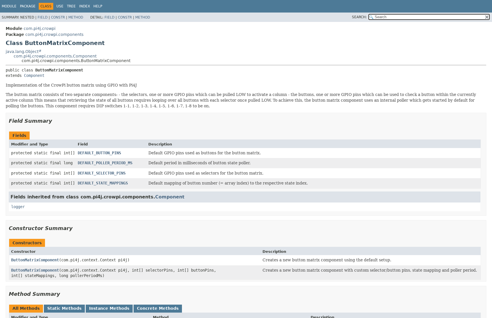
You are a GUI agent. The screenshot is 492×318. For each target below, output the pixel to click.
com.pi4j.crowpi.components (54, 34)
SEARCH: (359, 17)
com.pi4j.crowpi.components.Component (55, 56)
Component (34, 75)
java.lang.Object (22, 51)
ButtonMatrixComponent (35, 260)
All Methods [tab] (26, 308)
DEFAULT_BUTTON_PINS (99, 153)
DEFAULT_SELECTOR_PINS (102, 173)
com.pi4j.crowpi (40, 28)
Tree (71, 6)
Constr (58, 17)
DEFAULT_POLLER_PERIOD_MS (105, 163)
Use (59, 6)
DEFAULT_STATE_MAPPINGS (103, 183)
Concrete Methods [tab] (158, 308)
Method (75, 17)
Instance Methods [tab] (109, 308)
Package (28, 6)
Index (84, 6)
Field (43, 17)
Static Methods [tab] (64, 308)
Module (9, 6)
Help (97, 6)
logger (18, 206)
